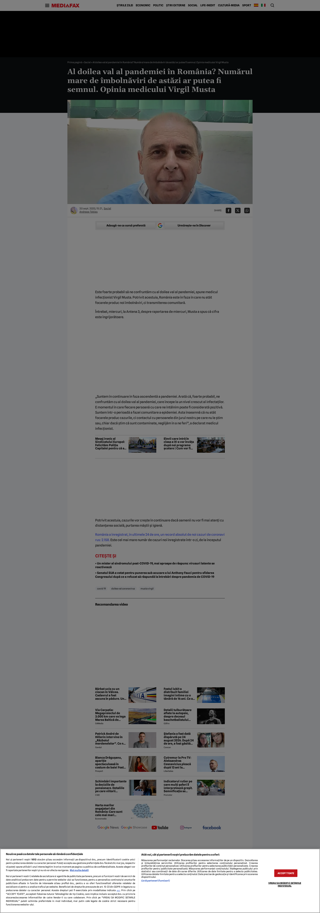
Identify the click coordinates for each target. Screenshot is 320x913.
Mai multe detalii (79, 870)
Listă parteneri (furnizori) (155, 880)
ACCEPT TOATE (286, 873)
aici (118, 890)
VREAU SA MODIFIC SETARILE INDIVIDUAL (284, 884)
